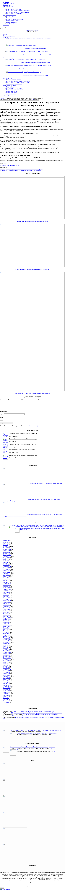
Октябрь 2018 (7, 675)
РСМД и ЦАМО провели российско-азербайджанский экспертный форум (34, 711)
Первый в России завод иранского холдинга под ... (22, 449)
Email (2, 417)
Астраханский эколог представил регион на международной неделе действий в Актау (32, 269)
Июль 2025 (6, 559)
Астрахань (3, 165)
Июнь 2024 (6, 578)
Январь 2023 (6, 602)
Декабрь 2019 (6, 655)
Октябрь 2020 (7, 640)
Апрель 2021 (6, 632)
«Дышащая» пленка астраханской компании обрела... (23, 433)
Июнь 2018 (6, 680)
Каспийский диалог (11, 22)
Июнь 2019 (6, 663)
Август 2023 (6, 592)
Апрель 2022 (6, 615)
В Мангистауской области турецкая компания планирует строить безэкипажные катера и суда (37, 715)
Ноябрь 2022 (6, 605)
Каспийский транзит (12, 20)
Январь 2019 (6, 670)
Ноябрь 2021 (6, 622)
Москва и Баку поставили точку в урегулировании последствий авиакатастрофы (35, 68)
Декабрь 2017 (6, 689)
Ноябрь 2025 (6, 553)
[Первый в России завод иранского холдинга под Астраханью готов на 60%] (32, 177)
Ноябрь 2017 (6, 690)
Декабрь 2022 (6, 603)
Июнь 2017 (6, 698)
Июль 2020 (6, 645)
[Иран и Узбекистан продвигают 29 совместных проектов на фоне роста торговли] (15, 794)
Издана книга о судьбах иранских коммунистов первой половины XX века (20, 170)
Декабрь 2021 (6, 620)
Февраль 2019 (7, 669)
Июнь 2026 (6, 543)
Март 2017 (6, 702)
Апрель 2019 (6, 666)
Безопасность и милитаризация (14, 19)
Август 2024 (6, 575)
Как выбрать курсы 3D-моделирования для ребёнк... (23, 444)
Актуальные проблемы (9, 15)
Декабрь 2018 (6, 672)
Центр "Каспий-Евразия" (13, 165)
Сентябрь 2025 (7, 556)
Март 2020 (6, 650)
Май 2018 (5, 682)
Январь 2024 (6, 585)
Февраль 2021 (7, 635)
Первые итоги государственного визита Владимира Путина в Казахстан (35, 62)
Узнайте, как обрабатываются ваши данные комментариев (45, 426)
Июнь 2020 (6, 646)
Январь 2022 (6, 619)
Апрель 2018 (6, 683)
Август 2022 (6, 609)
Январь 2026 (6, 550)
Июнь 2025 (6, 560)
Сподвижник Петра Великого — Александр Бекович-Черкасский (44, 483)
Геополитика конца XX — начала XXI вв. (17, 12)
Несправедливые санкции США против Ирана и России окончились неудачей (21, 169)
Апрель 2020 (6, 649)
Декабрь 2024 (6, 569)
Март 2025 (6, 565)
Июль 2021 (6, 628)
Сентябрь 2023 (7, 590)
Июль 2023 (6, 593)
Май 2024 (5, 579)
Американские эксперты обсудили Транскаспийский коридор (35, 75)
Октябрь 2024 (7, 572)
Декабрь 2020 (6, 638)
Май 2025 (5, 562)
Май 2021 (5, 630)
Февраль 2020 (7, 652)
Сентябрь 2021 (7, 625)
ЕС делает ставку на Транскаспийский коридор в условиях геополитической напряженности (36, 713)
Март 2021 (6, 633)
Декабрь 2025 (6, 552)
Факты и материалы (8, 8)
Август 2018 (6, 678)
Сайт (1, 420)
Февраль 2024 (7, 583)
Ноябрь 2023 (6, 588)
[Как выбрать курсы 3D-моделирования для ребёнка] (15, 811)
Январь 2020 (6, 653)
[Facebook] (1, 28)
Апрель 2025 (6, 563)
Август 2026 (6, 540)
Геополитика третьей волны (14, 13)
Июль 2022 (6, 610)
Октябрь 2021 (7, 623)
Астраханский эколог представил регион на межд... (23, 455)
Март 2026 (6, 547)
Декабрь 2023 (6, 586)
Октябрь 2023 (7, 589)
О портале (6, 25)
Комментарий (4, 411)
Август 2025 (6, 557)
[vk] (8, 28)
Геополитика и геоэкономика (14, 18)
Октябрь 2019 (7, 658)
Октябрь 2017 (7, 692)
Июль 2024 (6, 576)
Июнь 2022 (6, 612)
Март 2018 (6, 685)
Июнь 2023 (6, 595)
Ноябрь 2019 (6, 656)
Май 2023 (5, 596)
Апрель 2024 (6, 580)
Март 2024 (6, 582)
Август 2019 (6, 660)
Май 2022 (5, 613)
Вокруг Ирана (10, 16)
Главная (2, 98)
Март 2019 (6, 668)
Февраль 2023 (7, 600)
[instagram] (5, 28)
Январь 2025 (6, 567)
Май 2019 (5, 665)
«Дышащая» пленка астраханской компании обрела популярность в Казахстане (36, 41)
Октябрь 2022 (7, 606)
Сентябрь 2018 (7, 676)
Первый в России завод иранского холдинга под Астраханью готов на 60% (36, 54)
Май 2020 (5, 648)
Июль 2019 (6, 662)
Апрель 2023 (6, 598)
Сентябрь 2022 (7, 608)
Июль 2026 (6, 542)
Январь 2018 (6, 688)
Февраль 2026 (7, 549)
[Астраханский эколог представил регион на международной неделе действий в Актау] (32, 225)
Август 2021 (6, 626)
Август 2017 (6, 695)
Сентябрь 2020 (7, 642)
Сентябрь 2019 (7, 659)
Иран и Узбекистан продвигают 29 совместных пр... (23, 439)
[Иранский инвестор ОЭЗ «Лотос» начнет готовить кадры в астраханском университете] (32, 273)
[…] (42, 731)
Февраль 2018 (7, 686)
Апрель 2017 (6, 700)
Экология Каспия (11, 23)
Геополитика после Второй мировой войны (18, 10)
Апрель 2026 (6, 546)
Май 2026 (5, 545)
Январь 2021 (6, 636)
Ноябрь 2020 (6, 639)
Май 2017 (5, 699)
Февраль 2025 (7, 566)
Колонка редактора (8, 6)
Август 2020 (6, 643)
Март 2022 (6, 616)
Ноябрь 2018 (6, 673)
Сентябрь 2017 (7, 693)
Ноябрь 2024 (6, 570)
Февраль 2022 (7, 618)
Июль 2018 (6, 679)
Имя (1, 414)
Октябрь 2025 (7, 555)
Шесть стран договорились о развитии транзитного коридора (41, 714)
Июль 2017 (6, 696)
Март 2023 (6, 599)
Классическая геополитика (13, 9)
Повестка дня (6, 5)
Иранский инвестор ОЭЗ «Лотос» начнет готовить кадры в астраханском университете (32, 393)
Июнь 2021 (6, 629)
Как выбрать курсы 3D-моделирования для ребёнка (35, 48)
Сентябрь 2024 (7, 573)
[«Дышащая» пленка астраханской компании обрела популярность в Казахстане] (15, 778)
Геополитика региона (9, 3)
